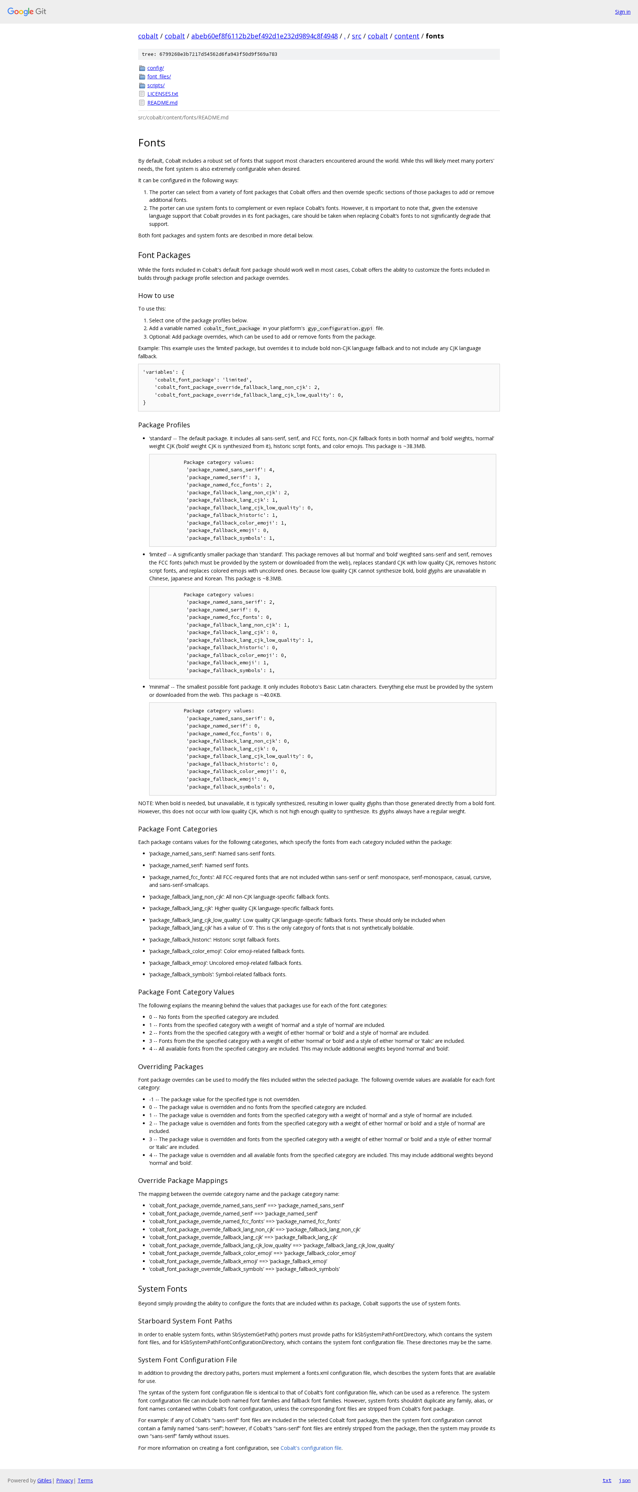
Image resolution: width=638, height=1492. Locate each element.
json (625, 1480)
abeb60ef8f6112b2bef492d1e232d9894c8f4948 (264, 35)
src (356, 35)
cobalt (148, 35)
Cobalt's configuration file (311, 1447)
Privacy (64, 1480)
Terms (85, 1480)
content (406, 35)
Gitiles (44, 1480)
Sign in (623, 11)
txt (607, 1480)
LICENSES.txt (162, 93)
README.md (162, 102)
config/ (155, 67)
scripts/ (156, 85)
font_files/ (159, 76)
